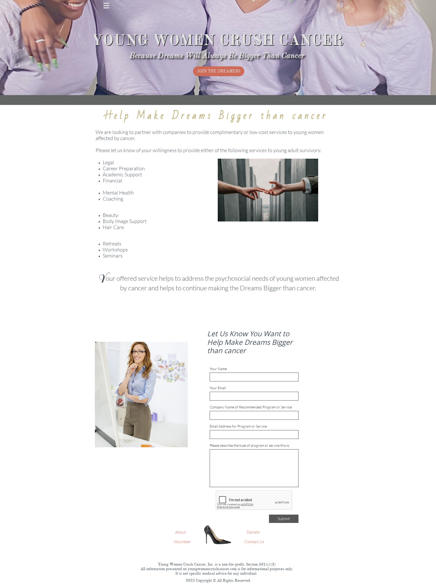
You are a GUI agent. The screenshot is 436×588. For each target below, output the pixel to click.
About (180, 532)
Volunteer (182, 541)
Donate (253, 532)
